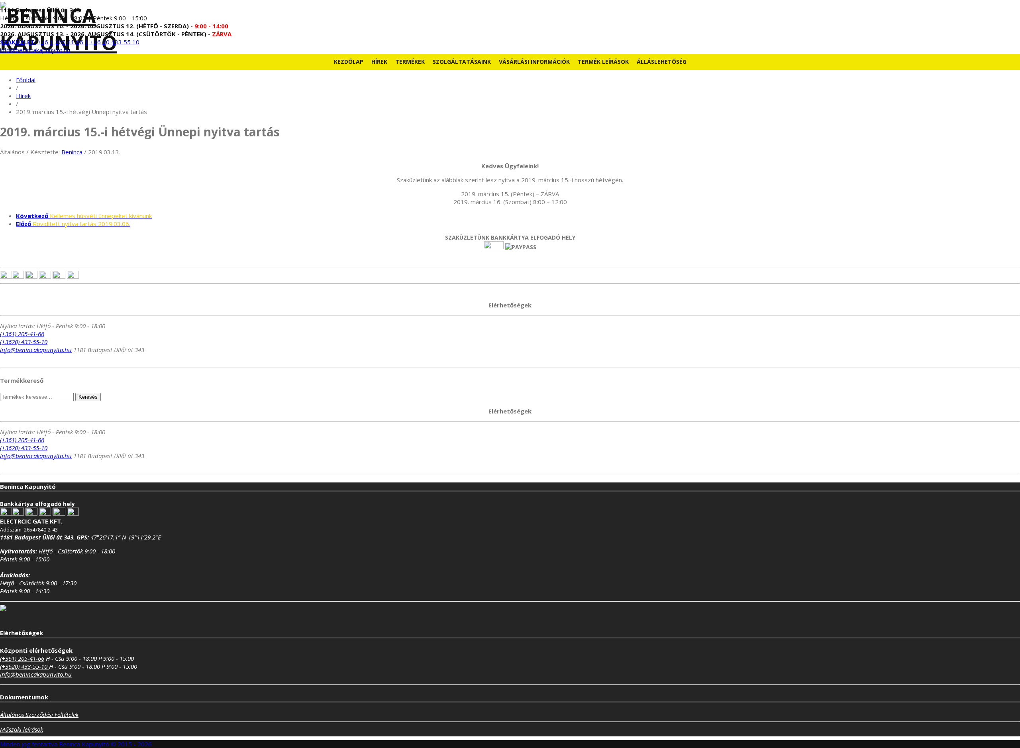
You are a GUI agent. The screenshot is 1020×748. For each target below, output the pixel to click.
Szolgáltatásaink (462, 61)
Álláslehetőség (662, 61)
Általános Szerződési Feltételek (39, 714)
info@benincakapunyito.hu (35, 50)
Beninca (71, 152)
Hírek (379, 61)
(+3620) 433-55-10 (23, 342)
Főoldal (25, 80)
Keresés (88, 397)
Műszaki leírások (21, 729)
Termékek (410, 61)
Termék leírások (603, 61)
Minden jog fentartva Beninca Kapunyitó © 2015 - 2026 (76, 744)
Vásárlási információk (534, 61)
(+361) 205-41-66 (22, 334)
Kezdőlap (348, 61)
